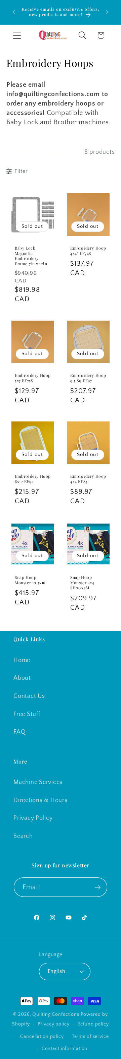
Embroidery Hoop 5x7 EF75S (33, 378)
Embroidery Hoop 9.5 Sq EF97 (88, 378)
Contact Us (29, 696)
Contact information (65, 1048)
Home (21, 660)
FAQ (19, 732)
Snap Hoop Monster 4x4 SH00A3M (82, 582)
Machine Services (38, 782)
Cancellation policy (42, 1036)
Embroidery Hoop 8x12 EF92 (33, 479)
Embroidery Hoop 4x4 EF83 (88, 479)
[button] (17, 35)
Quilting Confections (56, 1014)
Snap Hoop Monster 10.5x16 (30, 580)
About (22, 678)
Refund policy (93, 1024)
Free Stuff (26, 714)
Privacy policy (53, 1024)
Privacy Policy (33, 818)
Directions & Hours (40, 800)
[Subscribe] (97, 887)
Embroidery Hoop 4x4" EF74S (88, 251)
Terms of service (90, 1036)
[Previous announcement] (13, 12)
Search (23, 836)
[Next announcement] (107, 12)
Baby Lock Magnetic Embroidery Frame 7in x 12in (31, 256)
